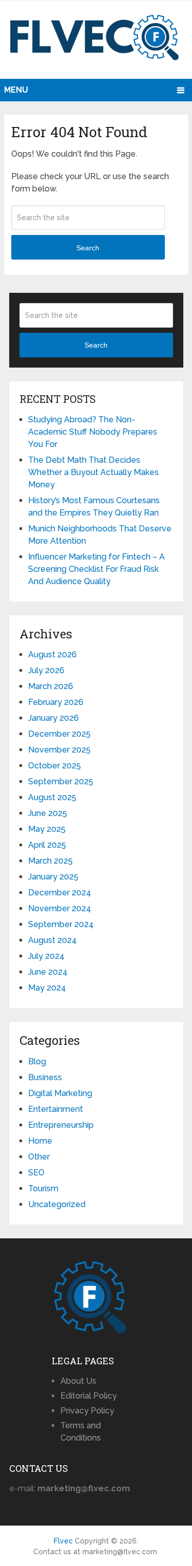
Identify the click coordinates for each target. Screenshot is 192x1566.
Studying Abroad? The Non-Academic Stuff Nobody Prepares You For (92, 432)
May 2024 (47, 988)
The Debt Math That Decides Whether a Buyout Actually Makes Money (93, 472)
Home (40, 1141)
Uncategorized (57, 1204)
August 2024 (52, 940)
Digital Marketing (60, 1093)
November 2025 (59, 750)
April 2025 (47, 845)
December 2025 (59, 734)
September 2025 (60, 781)
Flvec (63, 1541)
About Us (78, 1381)
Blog (37, 1061)
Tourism (43, 1188)
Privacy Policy (87, 1410)
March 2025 (50, 861)
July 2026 (46, 670)
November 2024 (59, 908)
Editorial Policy (88, 1396)
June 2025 (47, 813)
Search (87, 248)
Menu (16, 90)
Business (45, 1077)
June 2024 (48, 972)
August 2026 (52, 654)
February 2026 (55, 702)
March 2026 (50, 686)
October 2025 (54, 765)
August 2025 (52, 797)
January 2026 (53, 718)
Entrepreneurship (61, 1125)
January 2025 (53, 877)
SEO (36, 1172)
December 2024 (59, 892)
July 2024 (46, 956)
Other (39, 1157)
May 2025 (47, 829)
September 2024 (61, 924)
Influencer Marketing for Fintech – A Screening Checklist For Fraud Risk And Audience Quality (96, 569)
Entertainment (55, 1109)
